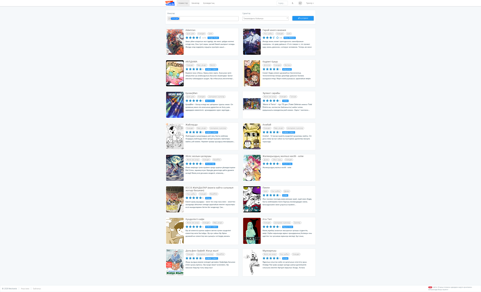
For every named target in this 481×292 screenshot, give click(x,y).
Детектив (267, 65)
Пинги (266, 187)
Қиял (210, 34)
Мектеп (212, 65)
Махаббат (216, 160)
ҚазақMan (191, 93)
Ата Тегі (267, 219)
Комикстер (183, 3)
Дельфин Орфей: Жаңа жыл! (202, 250)
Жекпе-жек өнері (270, 97)
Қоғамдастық (209, 3)
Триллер (297, 223)
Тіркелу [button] (309, 3)
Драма (266, 160)
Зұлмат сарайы (271, 93)
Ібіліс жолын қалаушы (198, 156)
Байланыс (37, 288)
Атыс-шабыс (268, 34)
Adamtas (190, 30)
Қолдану (304, 18)
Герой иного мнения (274, 30)
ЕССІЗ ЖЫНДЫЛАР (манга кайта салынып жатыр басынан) (209, 189)
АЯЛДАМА (191, 61)
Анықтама (25, 288)
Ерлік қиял (190, 34)
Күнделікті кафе (195, 219)
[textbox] (181, 18)
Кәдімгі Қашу (270, 61)
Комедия (201, 34)
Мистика (287, 65)
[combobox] (203, 18)
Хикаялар (195, 3)
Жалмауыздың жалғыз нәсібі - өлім (283, 156)
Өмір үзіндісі (201, 65)
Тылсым (293, 97)
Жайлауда (192, 124)
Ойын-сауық (277, 160)
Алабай (267, 124)
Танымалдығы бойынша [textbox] (253, 18)
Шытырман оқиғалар (217, 97)
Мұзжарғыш (269, 250)
